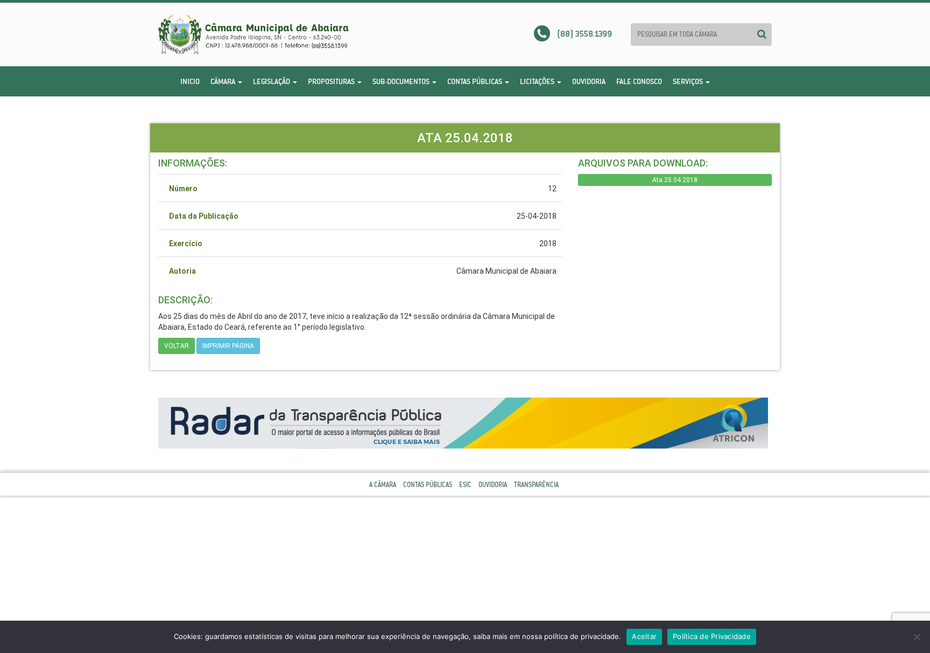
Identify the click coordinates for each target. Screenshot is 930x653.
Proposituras (332, 81)
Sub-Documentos (401, 81)
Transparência (536, 485)
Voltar (176, 346)
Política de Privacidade (712, 636)
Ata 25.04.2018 (675, 180)
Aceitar (644, 636)
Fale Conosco (639, 81)
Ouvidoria (588, 81)
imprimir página (228, 346)
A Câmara (382, 485)
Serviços (688, 81)
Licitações (538, 81)
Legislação (272, 81)
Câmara (223, 81)
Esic (465, 485)
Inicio (190, 81)
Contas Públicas (475, 81)
